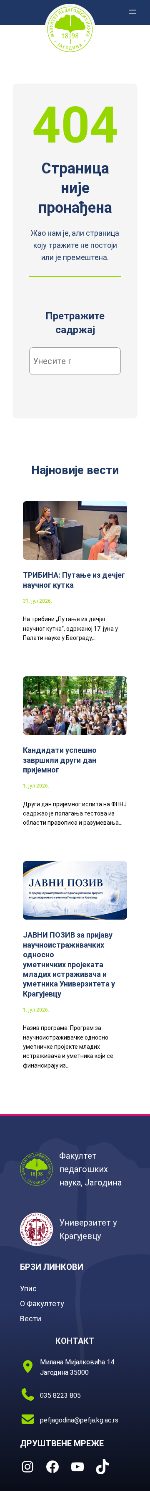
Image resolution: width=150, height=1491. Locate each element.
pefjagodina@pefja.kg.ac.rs (79, 1420)
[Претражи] (102, 361)
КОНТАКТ (75, 1341)
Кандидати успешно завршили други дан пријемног (60, 760)
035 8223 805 (60, 1395)
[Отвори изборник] (132, 12)
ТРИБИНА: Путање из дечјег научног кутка (74, 580)
